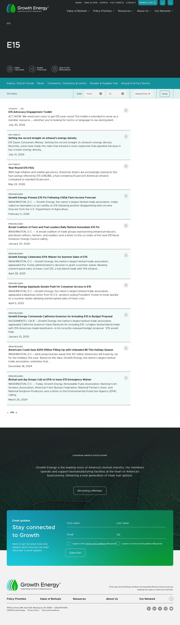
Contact (131, 2)
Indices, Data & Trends (20, 83)
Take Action (90, 2)
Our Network (162, 10)
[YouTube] (171, 609)
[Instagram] (166, 609)
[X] (149, 609)
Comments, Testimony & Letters (67, 83)
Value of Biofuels (77, 10)
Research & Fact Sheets (135, 83)
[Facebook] (160, 609)
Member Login (146, 3)
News (79, 2)
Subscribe (75, 552)
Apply (165, 93)
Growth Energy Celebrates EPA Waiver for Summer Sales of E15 (47, 257)
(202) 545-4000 (61, 608)
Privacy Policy (33, 610)
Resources (124, 10)
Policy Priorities (102, 10)
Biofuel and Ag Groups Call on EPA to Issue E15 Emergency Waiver (49, 379)
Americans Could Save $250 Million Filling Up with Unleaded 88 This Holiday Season (60, 350)
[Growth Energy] (28, 8)
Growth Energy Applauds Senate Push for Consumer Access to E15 (49, 286)
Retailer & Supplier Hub (104, 83)
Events (104, 2)
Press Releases (15, 194)
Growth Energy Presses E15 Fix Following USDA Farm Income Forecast (52, 197)
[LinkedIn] (154, 609)
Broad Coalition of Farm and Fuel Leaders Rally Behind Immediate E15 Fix (53, 227)
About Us (142, 10)
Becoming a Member (89, 490)
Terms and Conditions (95, 543)
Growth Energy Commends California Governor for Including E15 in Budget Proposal (60, 316)
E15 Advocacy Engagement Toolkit (30, 112)
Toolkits (12, 109)
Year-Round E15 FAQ (21, 168)
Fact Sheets (117, 2)
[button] (171, 599)
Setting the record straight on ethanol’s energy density (42, 138)
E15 (22, 109)
